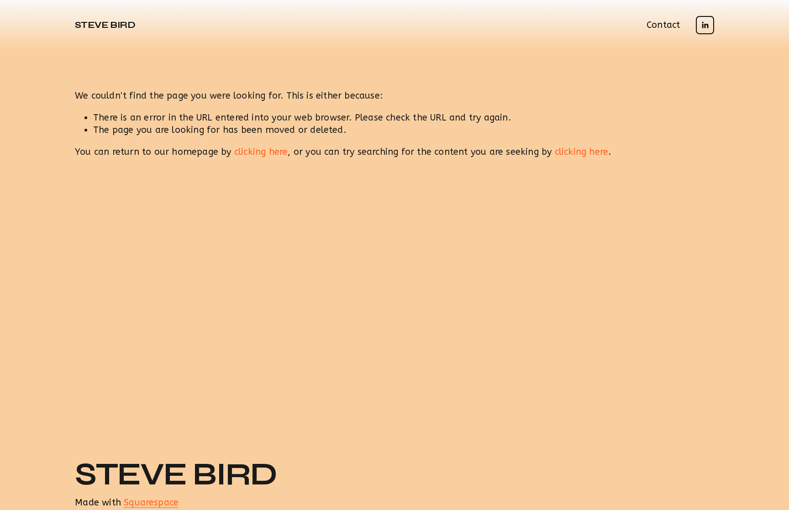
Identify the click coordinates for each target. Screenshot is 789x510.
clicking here (261, 152)
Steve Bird (105, 25)
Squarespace (151, 502)
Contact (663, 25)
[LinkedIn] (705, 25)
